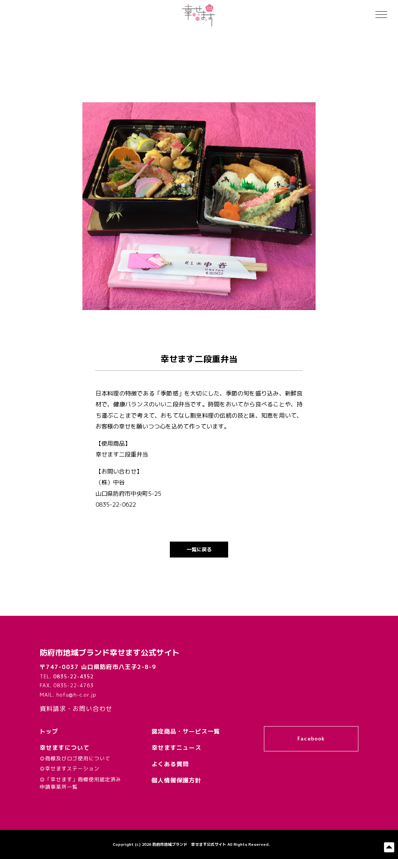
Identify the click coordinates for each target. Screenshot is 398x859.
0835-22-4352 (73, 676)
